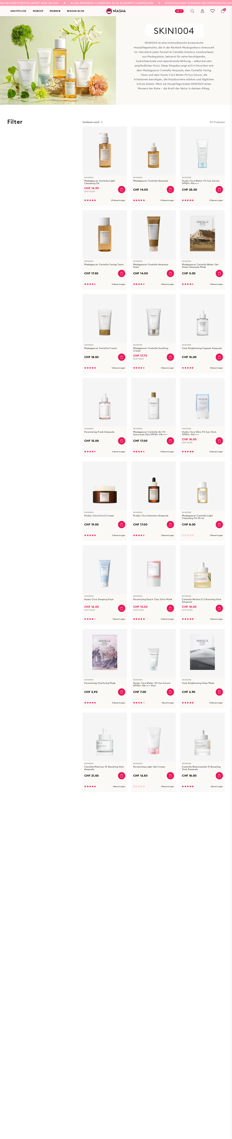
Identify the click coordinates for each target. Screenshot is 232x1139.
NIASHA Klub (75, 11)
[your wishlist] (212, 11)
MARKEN (55, 11)
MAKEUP (38, 11)
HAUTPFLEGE (18, 11)
